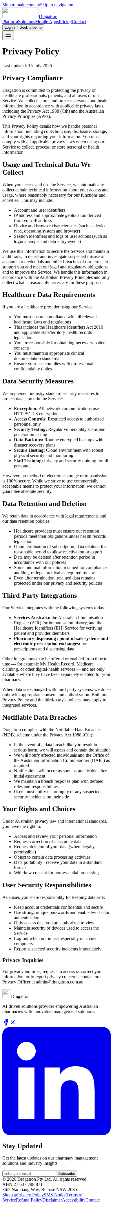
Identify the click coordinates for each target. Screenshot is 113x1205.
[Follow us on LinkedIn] (56, 1133)
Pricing (65, 21)
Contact (79, 21)
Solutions (26, 21)
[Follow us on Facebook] (5, 1024)
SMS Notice (55, 1194)
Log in (10, 27)
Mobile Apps (47, 21)
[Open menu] (8, 35)
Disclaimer (52, 1199)
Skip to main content (21, 4)
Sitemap (9, 1194)
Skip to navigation (56, 4)
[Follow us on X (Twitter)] (12, 1024)
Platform (10, 21)
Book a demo (30, 27)
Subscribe (66, 1173)
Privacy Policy (30, 1194)
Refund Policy (29, 1199)
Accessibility (73, 1199)
